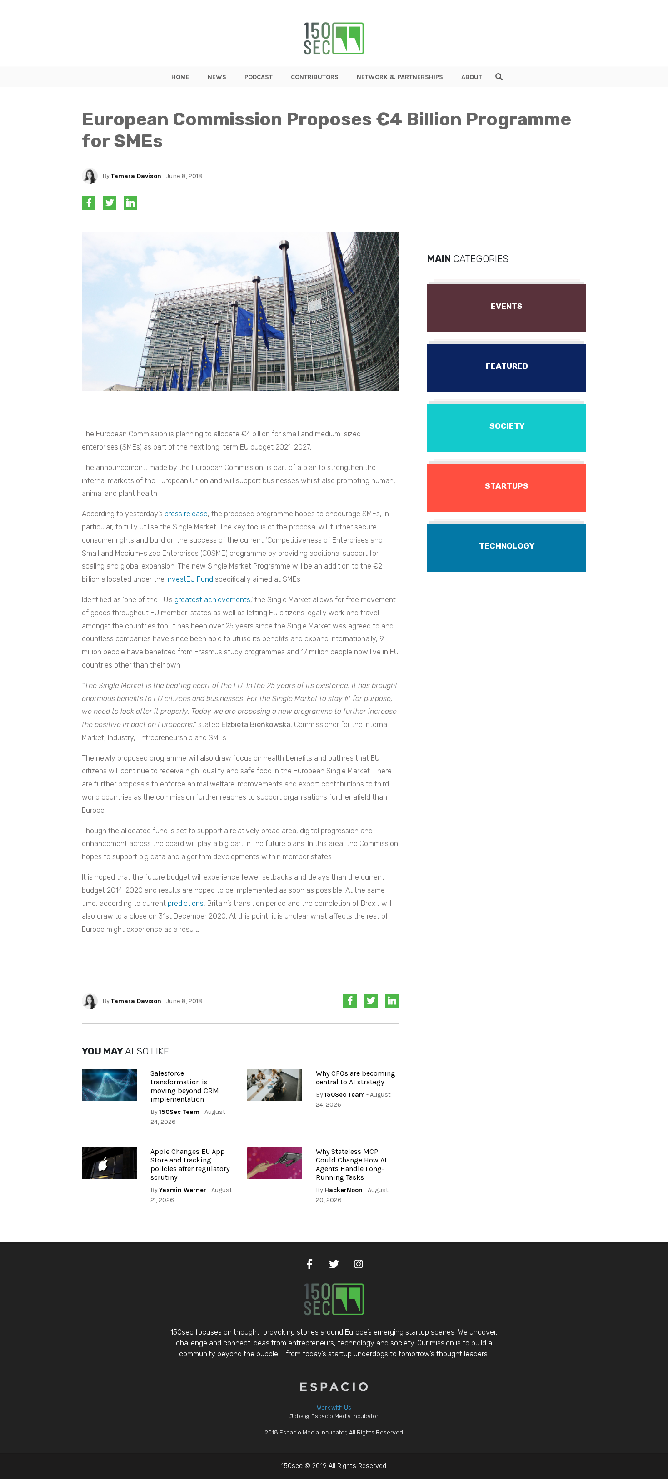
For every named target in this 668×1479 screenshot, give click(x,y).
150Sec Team (179, 1112)
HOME (180, 77)
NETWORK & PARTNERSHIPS (400, 77)
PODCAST (258, 77)
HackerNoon (343, 1190)
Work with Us (334, 1407)
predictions (186, 903)
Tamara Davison (136, 176)
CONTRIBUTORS (315, 77)
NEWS (217, 77)
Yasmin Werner (182, 1190)
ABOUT (471, 77)
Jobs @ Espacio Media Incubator (334, 1416)
